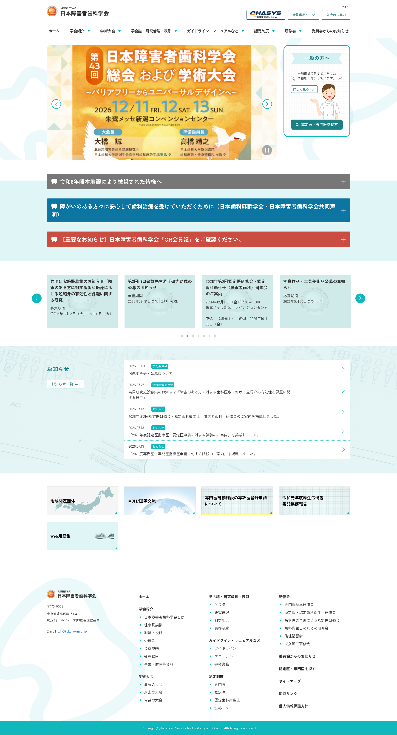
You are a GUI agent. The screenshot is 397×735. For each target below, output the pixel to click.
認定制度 (262, 30)
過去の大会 (153, 692)
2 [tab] (162, 154)
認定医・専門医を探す (319, 124)
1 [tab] (156, 154)
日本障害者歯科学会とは (164, 617)
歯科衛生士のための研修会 (306, 628)
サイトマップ (290, 681)
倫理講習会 (293, 636)
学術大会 (108, 30)
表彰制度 (221, 628)
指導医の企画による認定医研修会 (312, 620)
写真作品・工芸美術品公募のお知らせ (314, 284)
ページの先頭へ (386, 724)
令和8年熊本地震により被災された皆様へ (111, 181)
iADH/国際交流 (142, 501)
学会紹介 (78, 30)
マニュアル (223, 656)
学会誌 (219, 604)
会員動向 (151, 656)
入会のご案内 (336, 14)
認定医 (219, 692)
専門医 (219, 684)
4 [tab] (198, 336)
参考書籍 (221, 664)
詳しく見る (301, 89)
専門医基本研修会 (299, 604)
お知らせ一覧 (62, 384)
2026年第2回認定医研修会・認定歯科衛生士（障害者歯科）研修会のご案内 (237, 287)
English (345, 6)
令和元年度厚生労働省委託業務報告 (303, 501)
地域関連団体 (62, 501)
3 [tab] (167, 154)
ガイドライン (225, 648)
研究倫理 (221, 612)
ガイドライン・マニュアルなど (213, 30)
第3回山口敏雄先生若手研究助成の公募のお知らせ (160, 284)
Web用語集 (60, 536)
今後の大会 (153, 700)
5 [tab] (204, 336)
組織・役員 (153, 632)
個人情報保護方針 (293, 706)
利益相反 (221, 620)
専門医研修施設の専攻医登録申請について (236, 501)
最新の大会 (153, 684)
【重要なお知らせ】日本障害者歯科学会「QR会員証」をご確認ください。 (152, 239)
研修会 (291, 30)
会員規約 (151, 648)
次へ (267, 104)
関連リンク (288, 693)
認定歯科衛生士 (227, 700)
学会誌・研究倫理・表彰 (152, 30)
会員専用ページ (303, 14)
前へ (56, 104)
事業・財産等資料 (158, 664)
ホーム (54, 30)
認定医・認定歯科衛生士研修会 (310, 612)
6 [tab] (209, 336)
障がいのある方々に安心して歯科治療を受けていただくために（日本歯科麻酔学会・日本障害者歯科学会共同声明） (193, 210)
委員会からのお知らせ (330, 30)
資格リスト (223, 708)
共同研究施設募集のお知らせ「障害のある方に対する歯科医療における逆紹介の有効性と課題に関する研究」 (81, 290)
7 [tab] (215, 336)
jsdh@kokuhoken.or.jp (72, 631)
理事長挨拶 (153, 625)
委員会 (149, 640)
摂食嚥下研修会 (297, 643)
